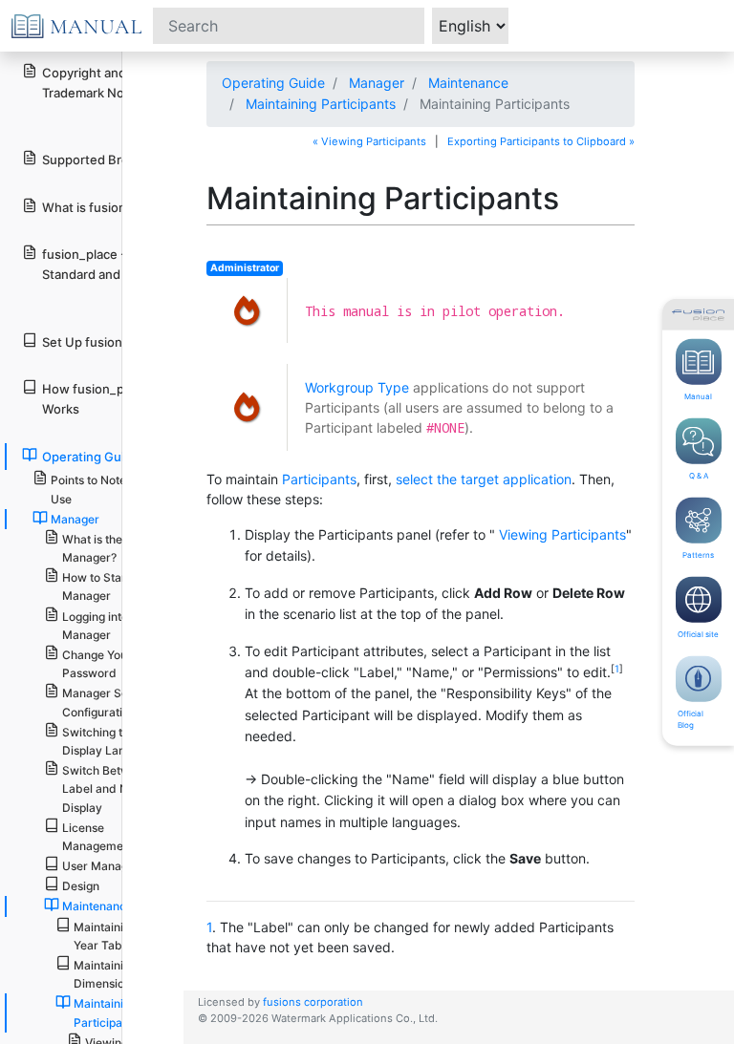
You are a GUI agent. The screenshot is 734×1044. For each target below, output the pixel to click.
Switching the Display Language (110, 741)
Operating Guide (273, 83)
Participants (319, 479)
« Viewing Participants (369, 141)
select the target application (484, 479)
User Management (112, 866)
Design (80, 886)
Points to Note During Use (108, 489)
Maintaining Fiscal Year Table (122, 936)
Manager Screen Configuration (107, 702)
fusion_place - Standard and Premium (108, 264)
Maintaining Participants (321, 104)
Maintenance (468, 83)
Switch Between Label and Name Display (107, 788)
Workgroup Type (357, 387)
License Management (98, 836)
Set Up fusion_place (101, 342)
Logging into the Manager (105, 625)
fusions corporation (313, 1002)
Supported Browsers (103, 159)
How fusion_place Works (95, 398)
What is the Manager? (92, 548)
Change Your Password (97, 664)
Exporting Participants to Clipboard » (541, 141)
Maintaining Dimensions (105, 974)
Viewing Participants (562, 534)
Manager (376, 83)
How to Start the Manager (106, 586)
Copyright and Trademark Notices (97, 82)
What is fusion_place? (106, 207)
